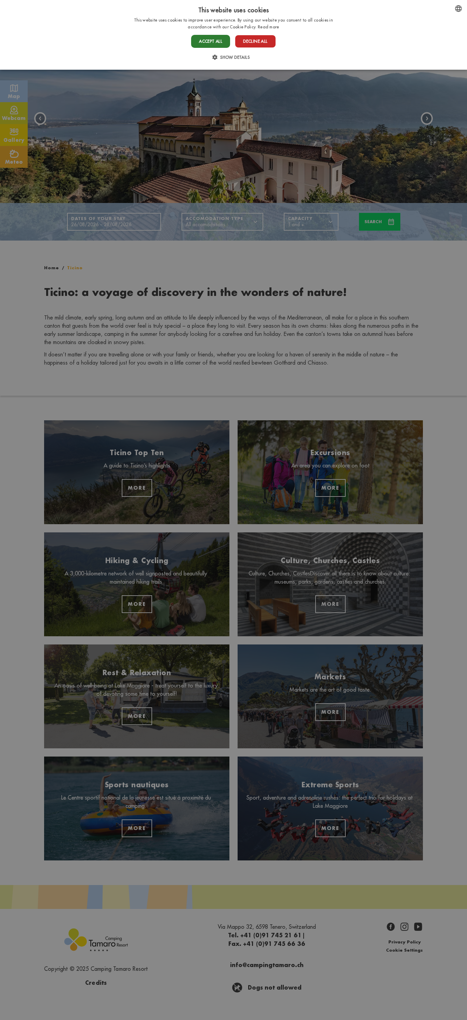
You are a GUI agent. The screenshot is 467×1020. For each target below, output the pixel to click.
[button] (233, 57)
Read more (268, 26)
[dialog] (233, 35)
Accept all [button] (210, 41)
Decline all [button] (255, 41)
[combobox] (458, 8)
